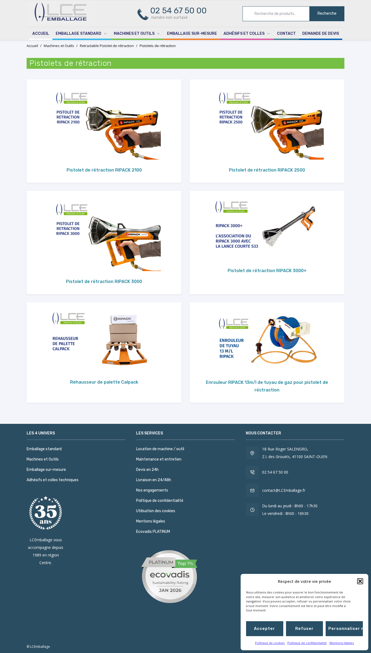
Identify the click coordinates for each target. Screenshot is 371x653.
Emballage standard (78, 33)
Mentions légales (341, 643)
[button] (360, 581)
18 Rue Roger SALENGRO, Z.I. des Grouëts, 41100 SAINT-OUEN (294, 452)
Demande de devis (320, 33)
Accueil (40, 33)
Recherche (327, 13)
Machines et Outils (134, 33)
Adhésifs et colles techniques (52, 480)
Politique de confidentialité (307, 643)
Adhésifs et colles (244, 33)
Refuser (304, 628)
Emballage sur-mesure (192, 33)
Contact (286, 33)
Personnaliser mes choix (345, 628)
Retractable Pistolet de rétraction (107, 45)
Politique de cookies (270, 643)
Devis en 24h (147, 469)
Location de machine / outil (160, 449)
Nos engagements (152, 490)
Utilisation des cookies (155, 511)
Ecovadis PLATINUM (153, 531)
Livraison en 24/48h (153, 480)
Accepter (264, 628)
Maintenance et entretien (158, 459)
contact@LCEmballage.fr (283, 490)
